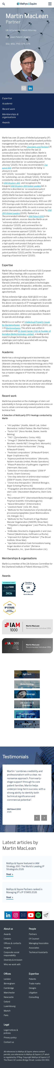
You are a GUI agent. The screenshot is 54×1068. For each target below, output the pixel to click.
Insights (7, 948)
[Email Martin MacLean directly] (23, 88)
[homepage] (27, 4)
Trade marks (34, 984)
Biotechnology (27, 684)
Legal (6, 1025)
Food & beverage (27, 694)
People (32, 929)
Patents (32, 979)
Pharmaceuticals (27, 714)
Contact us (9, 1042)
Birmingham (9, 984)
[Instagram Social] (15, 915)
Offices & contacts (12, 943)
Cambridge (9, 988)
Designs (32, 988)
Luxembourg (9, 1006)
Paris (6, 1015)
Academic (7, 104)
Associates (34, 948)
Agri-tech (27, 674)
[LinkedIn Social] (8, 915)
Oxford (7, 1002)
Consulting (34, 997)
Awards (6, 123)
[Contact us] (23, 915)
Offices (7, 974)
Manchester (9, 993)
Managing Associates (38, 943)
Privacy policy (10, 1038)
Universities (27, 724)
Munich (7, 1011)
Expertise (7, 98)
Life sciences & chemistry (27, 704)
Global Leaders (34, 186)
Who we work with (12, 965)
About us (8, 929)
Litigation (33, 993)
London (7, 979)
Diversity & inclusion (13, 960)
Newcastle (9, 997)
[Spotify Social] (38, 915)
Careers (7, 939)
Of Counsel (34, 939)
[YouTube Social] (31, 915)
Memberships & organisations (10, 115)
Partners (33, 934)
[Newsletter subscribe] (46, 915)
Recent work (8, 109)
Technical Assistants (38, 952)
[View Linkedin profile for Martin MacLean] (30, 88)
